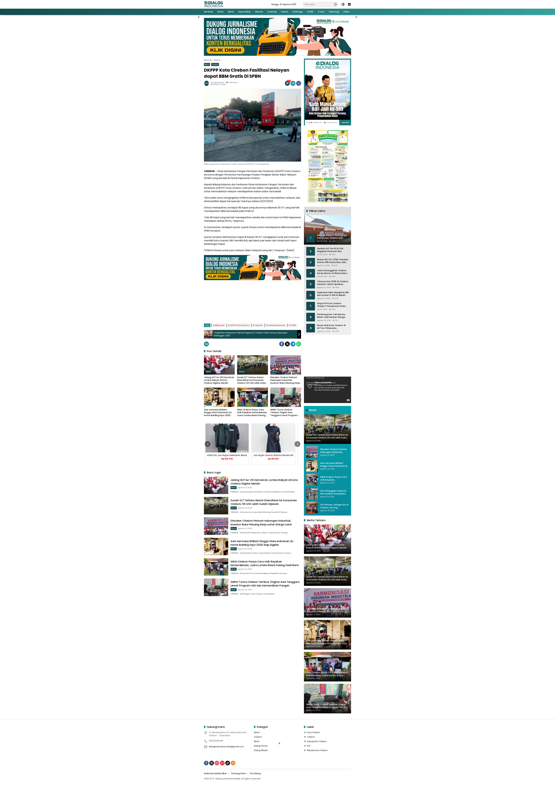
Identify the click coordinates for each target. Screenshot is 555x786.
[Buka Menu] (349, 4)
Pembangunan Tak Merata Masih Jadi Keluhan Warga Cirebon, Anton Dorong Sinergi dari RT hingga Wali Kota (333, 316)
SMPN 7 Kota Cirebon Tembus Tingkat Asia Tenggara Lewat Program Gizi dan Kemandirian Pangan (283, 412)
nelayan (259, 325)
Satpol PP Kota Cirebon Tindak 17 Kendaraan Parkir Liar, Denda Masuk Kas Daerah (333, 305)
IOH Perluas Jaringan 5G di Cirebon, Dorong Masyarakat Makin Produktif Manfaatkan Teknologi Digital (334, 506)
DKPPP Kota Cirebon (239, 325)
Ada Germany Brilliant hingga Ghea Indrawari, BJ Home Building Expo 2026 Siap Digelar (218, 412)
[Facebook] (281, 344)
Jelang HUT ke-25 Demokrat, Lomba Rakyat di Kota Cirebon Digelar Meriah (219, 380)
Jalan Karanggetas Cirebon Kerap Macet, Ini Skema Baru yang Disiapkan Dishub (332, 272)
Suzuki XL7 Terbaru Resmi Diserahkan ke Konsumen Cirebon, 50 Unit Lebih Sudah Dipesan (252, 380)
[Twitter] (287, 344)
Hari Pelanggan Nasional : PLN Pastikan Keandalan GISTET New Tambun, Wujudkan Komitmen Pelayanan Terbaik (333, 492)
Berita (207, 64)
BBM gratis (220, 325)
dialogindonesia (217, 82)
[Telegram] (293, 344)
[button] (335, 4)
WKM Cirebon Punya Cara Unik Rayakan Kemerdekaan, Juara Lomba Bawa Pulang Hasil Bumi (252, 412)
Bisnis (241, 371)
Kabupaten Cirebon (317, 741)
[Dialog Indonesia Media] (214, 4)
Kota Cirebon (313, 732)
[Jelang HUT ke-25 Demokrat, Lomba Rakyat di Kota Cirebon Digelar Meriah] (219, 365)
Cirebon (215, 64)
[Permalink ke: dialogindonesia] (207, 83)
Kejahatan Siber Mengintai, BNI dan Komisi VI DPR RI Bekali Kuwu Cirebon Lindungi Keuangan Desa (333, 294)
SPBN (293, 325)
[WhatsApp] (298, 344)
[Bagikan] (298, 83)
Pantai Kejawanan (276, 325)
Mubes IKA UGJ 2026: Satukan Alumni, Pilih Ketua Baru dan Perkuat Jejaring (332, 261)
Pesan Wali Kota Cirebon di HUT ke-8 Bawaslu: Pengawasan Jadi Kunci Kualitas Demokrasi (331, 327)
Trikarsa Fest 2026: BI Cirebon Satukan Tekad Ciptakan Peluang (332, 283)
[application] (327, 390)
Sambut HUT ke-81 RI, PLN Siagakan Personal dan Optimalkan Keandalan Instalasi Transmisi (330, 250)
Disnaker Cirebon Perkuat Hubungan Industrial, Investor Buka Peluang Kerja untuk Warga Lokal (285, 380)
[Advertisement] (252, 300)
